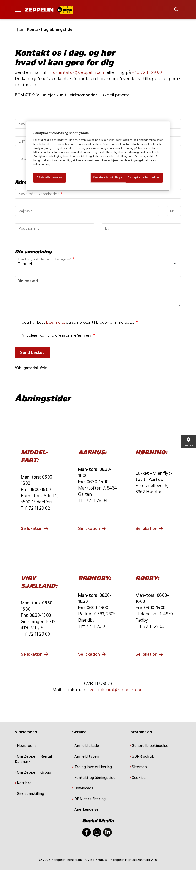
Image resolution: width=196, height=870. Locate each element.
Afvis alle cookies (49, 177)
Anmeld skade (86, 745)
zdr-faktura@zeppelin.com (117, 689)
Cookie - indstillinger (108, 177)
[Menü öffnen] (18, 9)
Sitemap (140, 767)
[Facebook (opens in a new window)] (86, 832)
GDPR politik (143, 756)
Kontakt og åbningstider (96, 777)
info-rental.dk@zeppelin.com (76, 72)
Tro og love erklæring (93, 767)
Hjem (19, 29)
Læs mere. (55, 322)
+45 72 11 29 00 (147, 72)
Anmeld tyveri (86, 756)
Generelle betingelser (151, 745)
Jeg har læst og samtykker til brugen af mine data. (78, 322)
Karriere (24, 783)
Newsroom (26, 745)
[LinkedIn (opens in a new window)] (107, 832)
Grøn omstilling (30, 794)
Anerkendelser (87, 809)
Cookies (139, 777)
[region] (98, 156)
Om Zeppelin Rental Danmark (33, 759)
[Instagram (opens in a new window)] (97, 832)
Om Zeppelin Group (34, 772)
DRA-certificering (90, 799)
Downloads (83, 788)
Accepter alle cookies (144, 177)
